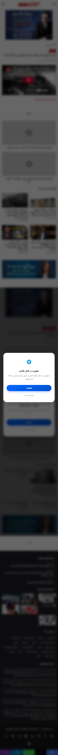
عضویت (29, 388)
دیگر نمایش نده (29, 395)
